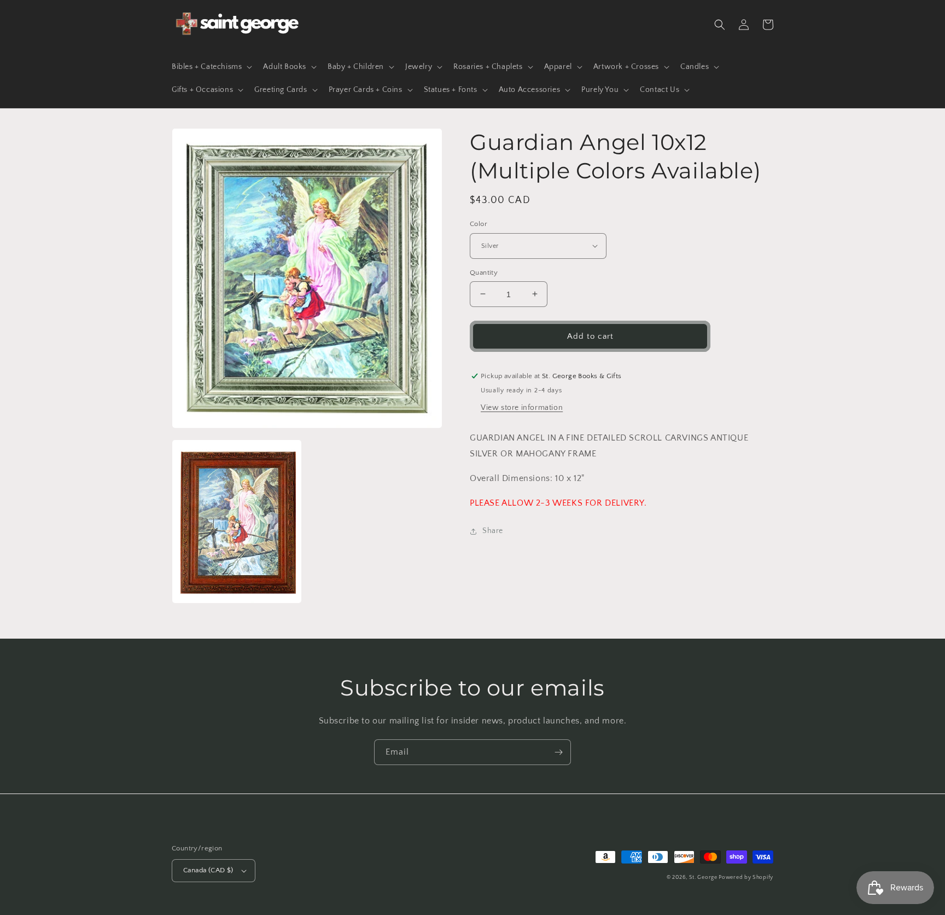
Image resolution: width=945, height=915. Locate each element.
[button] (210, 66)
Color (478, 224)
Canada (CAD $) (208, 870)
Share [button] (492, 530)
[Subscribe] (558, 752)
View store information (522, 407)
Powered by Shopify (746, 878)
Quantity (484, 272)
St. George (704, 878)
